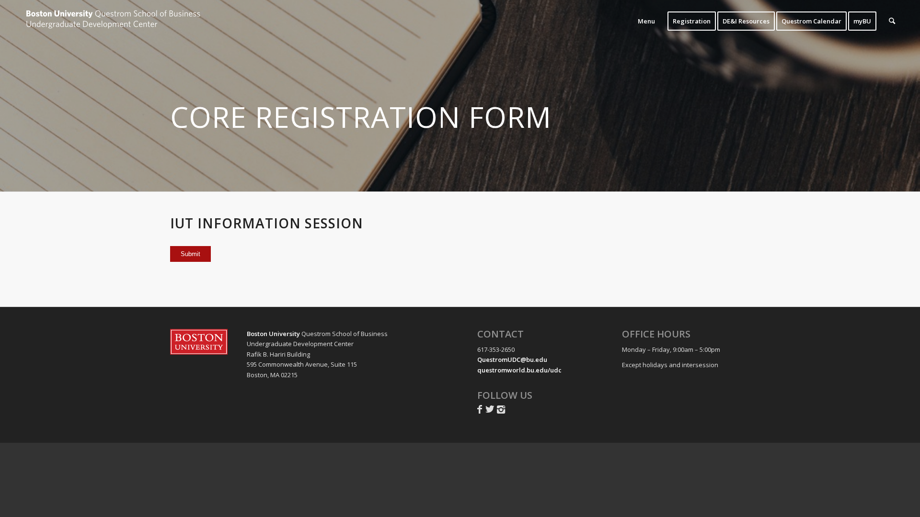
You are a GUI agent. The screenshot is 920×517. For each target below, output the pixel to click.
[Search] (892, 21)
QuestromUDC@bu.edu (512, 359)
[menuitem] (646, 21)
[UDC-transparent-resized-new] (114, 21)
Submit (190, 254)
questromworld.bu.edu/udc (519, 370)
